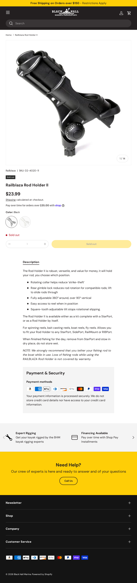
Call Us (68, 480)
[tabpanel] (68, 315)
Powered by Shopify (42, 574)
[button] (129, 13)
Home (9, 35)
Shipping (11, 199)
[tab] (31, 262)
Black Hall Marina (22, 574)
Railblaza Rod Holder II (26, 35)
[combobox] (68, 23)
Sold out (91, 244)
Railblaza (11, 170)
